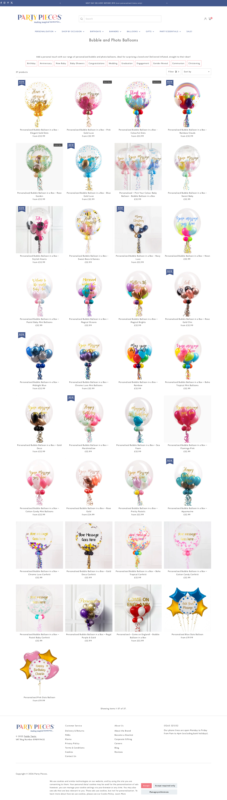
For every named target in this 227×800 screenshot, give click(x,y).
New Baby (61, 63)
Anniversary (46, 63)
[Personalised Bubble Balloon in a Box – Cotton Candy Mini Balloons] (39, 482)
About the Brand (123, 731)
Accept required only (165, 785)
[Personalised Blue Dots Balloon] (187, 608)
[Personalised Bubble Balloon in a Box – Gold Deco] (39, 419)
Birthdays (96, 31)
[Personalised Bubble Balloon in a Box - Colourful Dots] (138, 103)
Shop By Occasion (72, 31)
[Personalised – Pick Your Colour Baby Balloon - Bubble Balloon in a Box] (138, 166)
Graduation (127, 63)
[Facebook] (1, 3)
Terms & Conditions (74, 748)
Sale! (189, 31)
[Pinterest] (8, 3)
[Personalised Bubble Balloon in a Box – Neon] (187, 229)
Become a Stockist (124, 735)
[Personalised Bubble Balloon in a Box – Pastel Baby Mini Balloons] (39, 292)
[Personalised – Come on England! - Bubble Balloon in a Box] (138, 608)
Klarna (68, 739)
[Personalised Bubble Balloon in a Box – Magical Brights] (138, 292)
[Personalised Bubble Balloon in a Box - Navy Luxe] (138, 229)
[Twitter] (11, 3)
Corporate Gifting (123, 739)
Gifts (149, 31)
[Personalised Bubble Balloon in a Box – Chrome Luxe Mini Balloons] (88, 356)
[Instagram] (4, 3)
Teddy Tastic (30, 736)
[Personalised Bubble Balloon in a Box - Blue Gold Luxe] (88, 166)
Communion (178, 63)
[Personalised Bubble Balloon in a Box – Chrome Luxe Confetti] (39, 545)
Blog (117, 748)
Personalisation (44, 31)
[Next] (167, 3)
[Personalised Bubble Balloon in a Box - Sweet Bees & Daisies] (88, 229)
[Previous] (60, 3)
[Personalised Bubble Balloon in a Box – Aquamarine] (187, 482)
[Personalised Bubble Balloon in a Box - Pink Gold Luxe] (88, 103)
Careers (118, 743)
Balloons (132, 31)
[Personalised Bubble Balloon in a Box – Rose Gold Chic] (187, 292)
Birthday (31, 63)
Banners (114, 31)
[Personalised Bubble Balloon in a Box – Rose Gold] (88, 482)
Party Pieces (40, 774)
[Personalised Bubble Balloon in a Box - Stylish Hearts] (39, 229)
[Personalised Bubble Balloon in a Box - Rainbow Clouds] (187, 103)
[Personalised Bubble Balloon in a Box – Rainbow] (138, 356)
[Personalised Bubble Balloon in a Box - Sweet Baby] (187, 166)
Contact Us (70, 756)
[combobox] (122, 19)
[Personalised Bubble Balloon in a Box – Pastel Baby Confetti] (39, 608)
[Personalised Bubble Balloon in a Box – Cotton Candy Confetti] (187, 545)
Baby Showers (77, 63)
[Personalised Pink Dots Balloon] (39, 671)
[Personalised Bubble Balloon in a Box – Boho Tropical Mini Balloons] (187, 356)
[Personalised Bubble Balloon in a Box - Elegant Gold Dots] (39, 103)
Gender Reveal (160, 63)
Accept (146, 785)
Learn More (120, 794)
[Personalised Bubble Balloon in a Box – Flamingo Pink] (187, 419)
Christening (194, 63)
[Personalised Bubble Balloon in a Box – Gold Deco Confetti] (88, 545)
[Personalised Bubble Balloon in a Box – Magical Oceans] (88, 292)
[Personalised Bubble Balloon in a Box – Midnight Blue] (39, 356)
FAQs (67, 735)
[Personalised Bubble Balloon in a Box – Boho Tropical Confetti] (138, 545)
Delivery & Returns (74, 731)
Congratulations (97, 63)
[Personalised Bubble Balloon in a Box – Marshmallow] (88, 419)
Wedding (113, 63)
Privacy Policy (72, 743)
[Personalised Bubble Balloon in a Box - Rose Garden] (39, 166)
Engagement (143, 63)
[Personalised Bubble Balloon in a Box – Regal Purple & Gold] (88, 608)
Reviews (119, 752)
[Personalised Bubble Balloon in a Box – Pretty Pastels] (138, 482)
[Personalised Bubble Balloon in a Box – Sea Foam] (138, 419)
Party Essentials (169, 31)
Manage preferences (159, 792)
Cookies (69, 752)
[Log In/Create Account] (205, 19)
